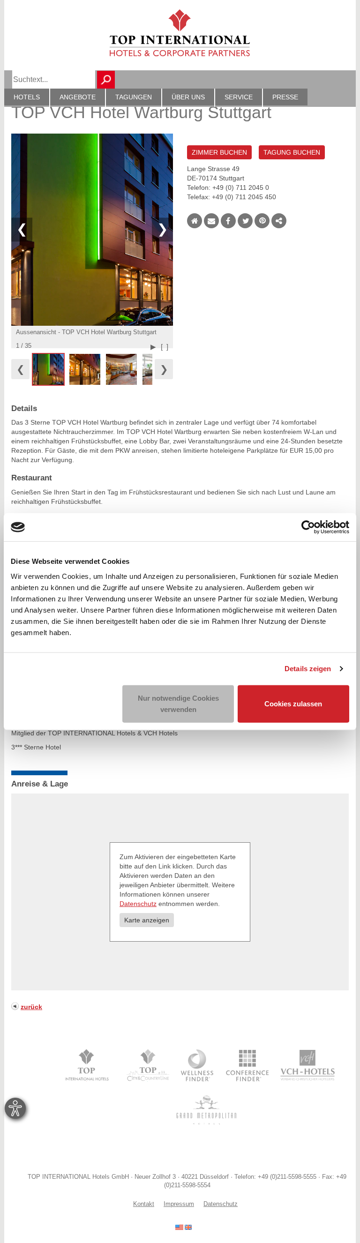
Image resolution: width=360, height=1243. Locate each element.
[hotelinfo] (183, 1226)
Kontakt (143, 1204)
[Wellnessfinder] (198, 1065)
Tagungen (133, 97)
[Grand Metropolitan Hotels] (204, 1109)
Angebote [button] (78, 97)
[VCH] (307, 1065)
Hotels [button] (27, 97)
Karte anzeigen (146, 920)
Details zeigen (308, 669)
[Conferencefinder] (247, 1065)
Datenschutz (138, 903)
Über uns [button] (188, 97)
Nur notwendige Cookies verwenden (178, 703)
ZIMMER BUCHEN (219, 152)
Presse (285, 97)
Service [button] (239, 97)
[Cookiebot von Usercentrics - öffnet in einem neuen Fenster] (308, 527)
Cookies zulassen (293, 703)
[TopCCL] (147, 1065)
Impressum (179, 1204)
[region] (92, 369)
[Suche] (106, 80)
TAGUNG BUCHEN (291, 152)
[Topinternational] (89, 1065)
